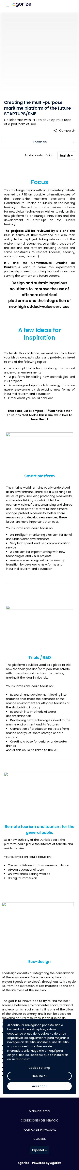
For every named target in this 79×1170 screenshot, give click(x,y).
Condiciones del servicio (40, 1120)
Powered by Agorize (47, 1163)
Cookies (39, 1139)
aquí (52, 1051)
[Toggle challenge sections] (39, 142)
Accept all (39, 1086)
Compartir (64, 130)
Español (38, 1150)
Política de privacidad (40, 1130)
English (65, 155)
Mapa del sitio (39, 1111)
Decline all (39, 1076)
